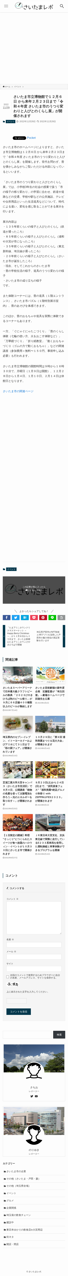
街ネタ (10, 1236)
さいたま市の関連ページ (18, 391)
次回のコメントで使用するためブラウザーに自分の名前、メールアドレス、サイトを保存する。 (35, 976)
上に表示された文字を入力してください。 (28, 992)
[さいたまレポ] (34, 6)
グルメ (10, 1200)
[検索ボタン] (62, 6)
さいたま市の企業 (16, 1171)
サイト (9, 963)
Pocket (31, 137)
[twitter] (31, 1096)
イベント (10, 121)
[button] (6, 617)
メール (11, 951)
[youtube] (36, 1096)
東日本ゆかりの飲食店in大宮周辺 (24, 1229)
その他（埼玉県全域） (18, 1185)
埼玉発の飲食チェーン (18, 1215)
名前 (10, 939)
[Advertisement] (34, 48)
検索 (59, 1034)
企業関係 (11, 1207)
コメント (12, 899)
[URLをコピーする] (61, 617)
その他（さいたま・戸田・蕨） (23, 1178)
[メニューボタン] (6, 6)
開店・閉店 (12, 1244)
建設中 (10, 1222)
